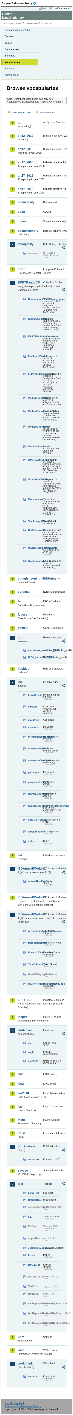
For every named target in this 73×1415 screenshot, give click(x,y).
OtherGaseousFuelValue (35, 459)
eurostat (24, 591)
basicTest (33, 1193)
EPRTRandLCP (29, 282)
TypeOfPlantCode (35, 964)
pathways (33, 772)
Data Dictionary (32, 23)
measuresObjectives (35, 760)
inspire (23, 1016)
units (31, 841)
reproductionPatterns (35, 793)
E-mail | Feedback (15, 1403)
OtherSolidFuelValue (35, 479)
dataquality (26, 244)
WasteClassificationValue (35, 547)
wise (21, 1350)
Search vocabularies (21, 112)
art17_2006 (25, 162)
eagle (31, 1052)
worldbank (25, 1363)
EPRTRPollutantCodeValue (35, 336)
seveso (23, 1170)
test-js (31, 1255)
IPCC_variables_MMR (35, 657)
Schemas (10, 55)
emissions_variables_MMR (35, 650)
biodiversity (26, 202)
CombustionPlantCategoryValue (35, 299)
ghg (20, 637)
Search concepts (48, 112)
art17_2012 (25, 175)
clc (29, 1043)
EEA (20, 3)
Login (44, 8)
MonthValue (35, 446)
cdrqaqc (32, 706)
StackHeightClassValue (35, 521)
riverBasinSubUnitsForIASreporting (35, 805)
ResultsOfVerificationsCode (35, 952)
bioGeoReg (34, 694)
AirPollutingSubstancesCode (35, 931)
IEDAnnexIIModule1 (30, 868)
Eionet (19, 23)
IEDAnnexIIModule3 (30, 897)
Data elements (13, 49)
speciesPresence (35, 819)
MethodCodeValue (35, 426)
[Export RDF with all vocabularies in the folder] (63, 248)
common (24, 221)
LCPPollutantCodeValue (35, 374)
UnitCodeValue (35, 530)
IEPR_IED (25, 999)
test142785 (34, 1264)
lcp (20, 1106)
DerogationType (35, 942)
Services (9, 68)
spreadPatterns (35, 831)
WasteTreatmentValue (35, 561)
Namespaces (12, 75)
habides (23, 668)
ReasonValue (35, 499)
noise (22, 1133)
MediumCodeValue (35, 398)
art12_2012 (25, 135)
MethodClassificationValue (35, 411)
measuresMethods (35, 748)
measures (33, 727)
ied (20, 855)
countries (33, 720)
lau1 (21, 1074)
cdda (21, 211)
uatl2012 (33, 1061)
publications (26, 1146)
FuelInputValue (35, 356)
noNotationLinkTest (35, 1248)
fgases (22, 614)
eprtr (21, 269)
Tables (8, 43)
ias (20, 682)
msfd (21, 1119)
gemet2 (23, 627)
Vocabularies (12, 62)
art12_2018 (25, 149)
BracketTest (34, 1200)
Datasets (10, 36)
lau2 (21, 1083)
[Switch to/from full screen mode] (51, 8)
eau (30, 1216)
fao (20, 601)
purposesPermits (35, 782)
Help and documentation (18, 30)
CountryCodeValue (35, 319)
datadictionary (28, 230)
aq (19, 122)
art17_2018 (25, 188)
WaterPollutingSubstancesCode (35, 983)
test (20, 1183)
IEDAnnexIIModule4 (30, 914)
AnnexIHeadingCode (35, 881)
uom (21, 1336)
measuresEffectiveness (35, 736)
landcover (25, 1030)
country (32, 1376)
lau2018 (23, 1093)
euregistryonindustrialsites (30, 578)
